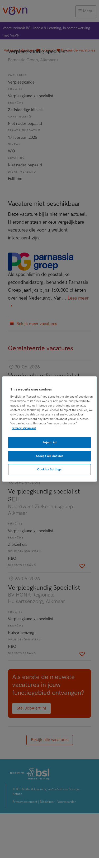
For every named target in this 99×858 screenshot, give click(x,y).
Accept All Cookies (49, 456)
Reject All (50, 442)
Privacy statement (24, 428)
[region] (49, 429)
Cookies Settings (49, 469)
